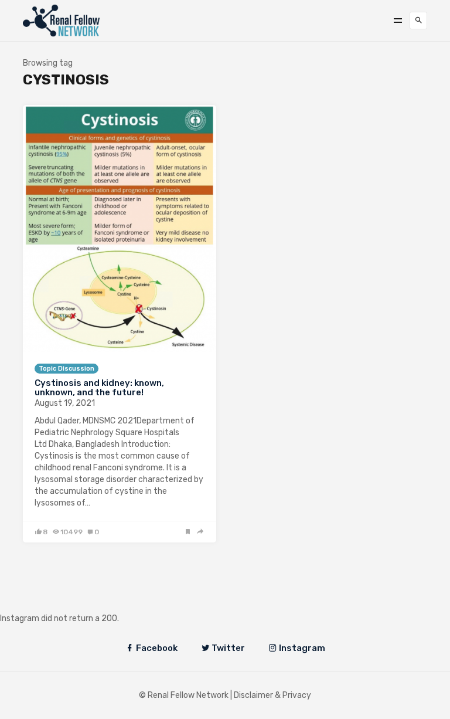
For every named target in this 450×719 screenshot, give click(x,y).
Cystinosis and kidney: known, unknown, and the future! (99, 388)
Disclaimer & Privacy (272, 695)
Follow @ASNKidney (69, 601)
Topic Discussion (66, 368)
